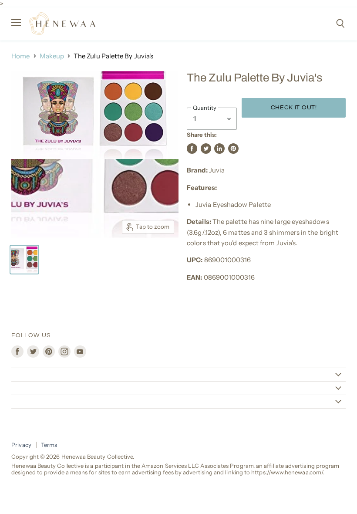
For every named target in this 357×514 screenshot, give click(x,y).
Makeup (52, 56)
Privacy (21, 444)
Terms (49, 444)
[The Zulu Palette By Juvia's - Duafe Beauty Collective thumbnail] (24, 260)
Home (20, 56)
